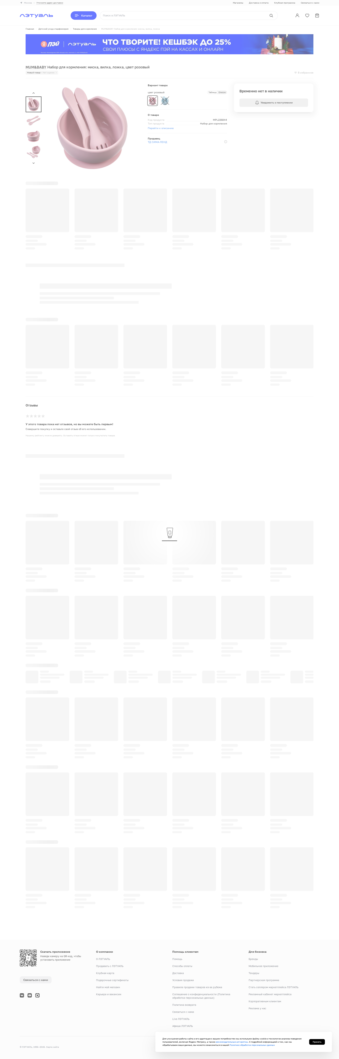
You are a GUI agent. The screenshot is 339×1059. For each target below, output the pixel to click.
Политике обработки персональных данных (252, 1045)
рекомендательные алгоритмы (232, 1041)
